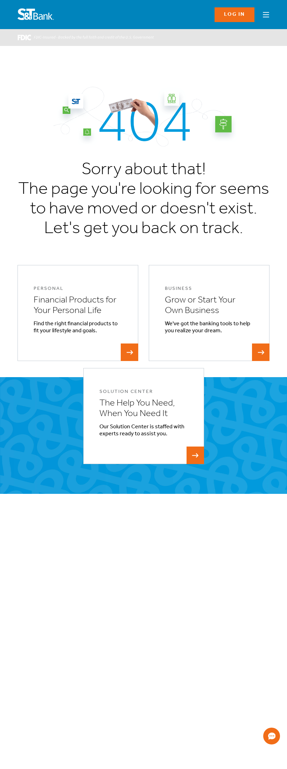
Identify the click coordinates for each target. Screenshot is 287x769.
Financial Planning (34, 656)
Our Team (119, 665)
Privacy (185, 640)
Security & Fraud (194, 656)
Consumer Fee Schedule (41, 707)
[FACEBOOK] (23, 725)
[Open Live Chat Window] (271, 736)
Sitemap (186, 665)
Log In (234, 14)
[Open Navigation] (266, 13)
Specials (252, 631)
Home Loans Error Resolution (46, 698)
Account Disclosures (37, 682)
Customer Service (128, 656)
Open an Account (34, 673)
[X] (87, 725)
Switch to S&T (31, 665)
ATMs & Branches (127, 648)
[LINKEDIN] (66, 725)
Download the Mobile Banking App (238, 723)
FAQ (182, 648)
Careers (118, 673)
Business (26, 640)
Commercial (29, 648)
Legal (183, 631)
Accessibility (122, 640)
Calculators (255, 640)
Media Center (123, 682)
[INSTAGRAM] (44, 725)
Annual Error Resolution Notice (47, 690)
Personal (26, 631)
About (116, 631)
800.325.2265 (34, 759)
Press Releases (124, 690)
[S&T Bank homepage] (37, 14)
